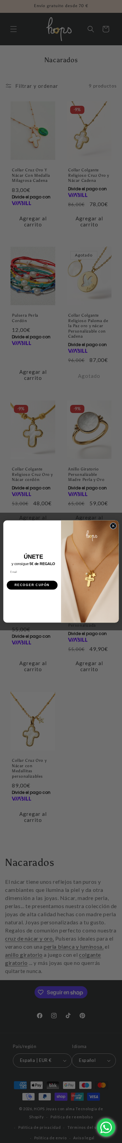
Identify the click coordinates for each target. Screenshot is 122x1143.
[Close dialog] (113, 526)
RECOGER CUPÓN (32, 585)
